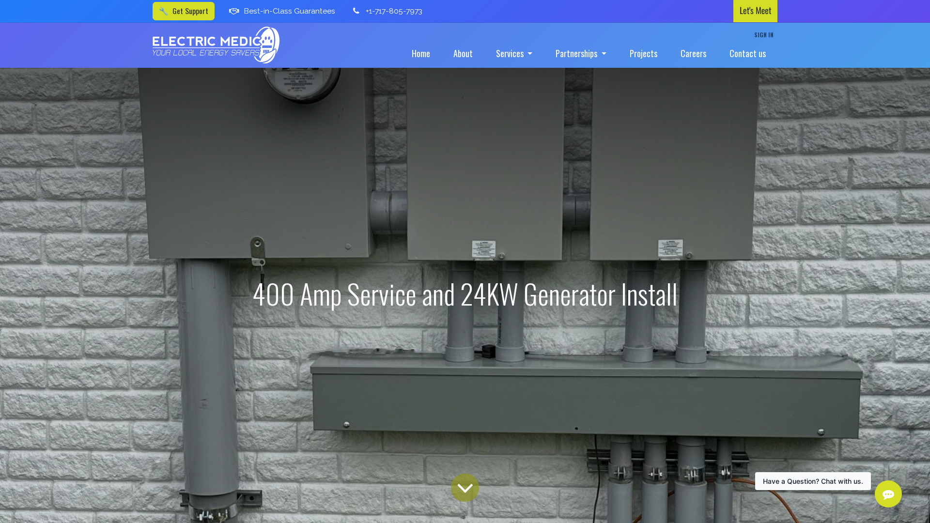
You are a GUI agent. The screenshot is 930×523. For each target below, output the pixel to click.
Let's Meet (755, 10)
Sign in (764, 35)
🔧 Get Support (183, 10)
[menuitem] (421, 53)
